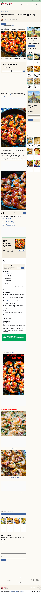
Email (18, 266)
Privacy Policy (12, 591)
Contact (37, 587)
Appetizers (6, 11)
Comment (2, 542)
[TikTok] (39, 1)
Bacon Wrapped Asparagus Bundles (8, 222)
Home (22, 4)
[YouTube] (34, 1)
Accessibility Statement (16, 591)
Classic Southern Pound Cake (36, 157)
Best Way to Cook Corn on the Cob (36, 63)
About (34, 587)
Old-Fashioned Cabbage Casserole (37, 75)
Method (33, 4)
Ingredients (29, 4)
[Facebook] (36, 1)
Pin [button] (19, 250)
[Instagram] (32, 1)
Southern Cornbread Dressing (29, 75)
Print (23, 250)
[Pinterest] (38, 1)
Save (24, 70)
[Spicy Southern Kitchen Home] (6, 3)
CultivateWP (22, 591)
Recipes (25, 4)
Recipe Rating (3, 539)
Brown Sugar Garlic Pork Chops (30, 170)
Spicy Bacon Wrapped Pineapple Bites (8, 225)
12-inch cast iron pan (10, 300)
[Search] (39, 5)
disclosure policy (12, 25)
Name (29, 113)
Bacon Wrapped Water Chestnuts (8, 224)
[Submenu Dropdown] (26, 4)
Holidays (37, 4)
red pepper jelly (10, 273)
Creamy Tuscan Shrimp (13, 448)
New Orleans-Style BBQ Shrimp (13, 477)
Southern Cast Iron (11, 352)
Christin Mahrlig (6, 19)
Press (39, 587)
